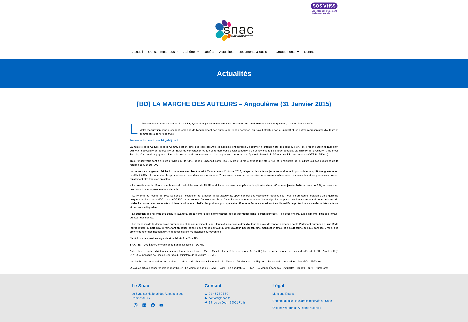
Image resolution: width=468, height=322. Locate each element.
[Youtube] (161, 305)
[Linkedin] (144, 305)
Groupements (285, 52)
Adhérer (189, 52)
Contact (309, 52)
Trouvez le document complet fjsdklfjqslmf (154, 140)
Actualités (226, 52)
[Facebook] (153, 305)
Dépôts (209, 52)
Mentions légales (283, 293)
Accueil (137, 52)
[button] (163, 51)
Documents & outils (253, 52)
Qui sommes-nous (161, 52)
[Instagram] (136, 305)
